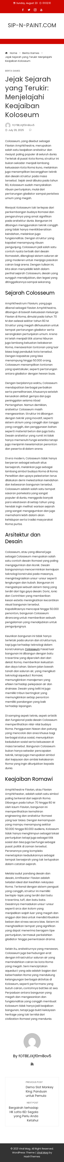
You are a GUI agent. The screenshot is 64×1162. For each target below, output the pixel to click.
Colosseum (32, 649)
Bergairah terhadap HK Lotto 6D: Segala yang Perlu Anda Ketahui (23, 1111)
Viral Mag (42, 1152)
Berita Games (12, 71)
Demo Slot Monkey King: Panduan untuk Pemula (39, 1089)
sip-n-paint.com (32, 25)
